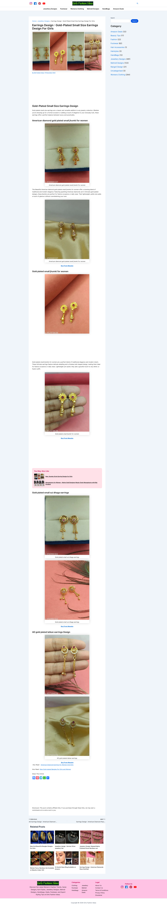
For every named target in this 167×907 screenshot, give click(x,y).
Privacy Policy (100, 893)
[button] (137, 3)
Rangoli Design (117, 67)
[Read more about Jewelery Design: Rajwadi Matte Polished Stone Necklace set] (92, 837)
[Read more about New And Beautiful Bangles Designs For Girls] (42, 837)
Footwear (63, 9)
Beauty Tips (115, 36)
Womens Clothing (77, 9)
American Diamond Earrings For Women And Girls (57, 765)
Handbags (75, 890)
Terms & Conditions (101, 890)
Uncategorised (117, 71)
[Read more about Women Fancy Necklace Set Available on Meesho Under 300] (42, 858)
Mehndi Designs (93, 9)
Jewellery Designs (50, 9)
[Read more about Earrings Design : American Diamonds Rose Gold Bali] (92, 858)
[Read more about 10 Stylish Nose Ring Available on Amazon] (67, 858)
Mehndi (84, 888)
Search (113, 18)
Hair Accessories (117, 47)
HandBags (106, 9)
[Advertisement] (67, 88)
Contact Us (99, 888)
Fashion (114, 39)
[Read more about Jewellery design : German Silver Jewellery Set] (67, 837)
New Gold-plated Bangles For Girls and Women (55, 769)
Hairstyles (115, 51)
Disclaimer (98, 895)
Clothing (74, 885)
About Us (98, 885)
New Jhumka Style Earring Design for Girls (58, 476)
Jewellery (85, 885)
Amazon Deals (118, 9)
